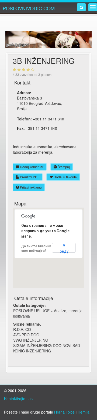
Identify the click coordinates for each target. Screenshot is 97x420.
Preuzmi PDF (29, 177)
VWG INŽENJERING (30, 340)
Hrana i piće (64, 412)
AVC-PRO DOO (26, 334)
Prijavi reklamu (30, 187)
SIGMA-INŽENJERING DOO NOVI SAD (46, 345)
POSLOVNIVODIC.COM (29, 8)
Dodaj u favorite (65, 177)
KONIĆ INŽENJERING (32, 350)
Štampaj (63, 166)
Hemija (83, 412)
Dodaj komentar (31, 166)
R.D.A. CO (22, 329)
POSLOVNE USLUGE (31, 310)
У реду (64, 248)
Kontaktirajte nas (18, 398)
